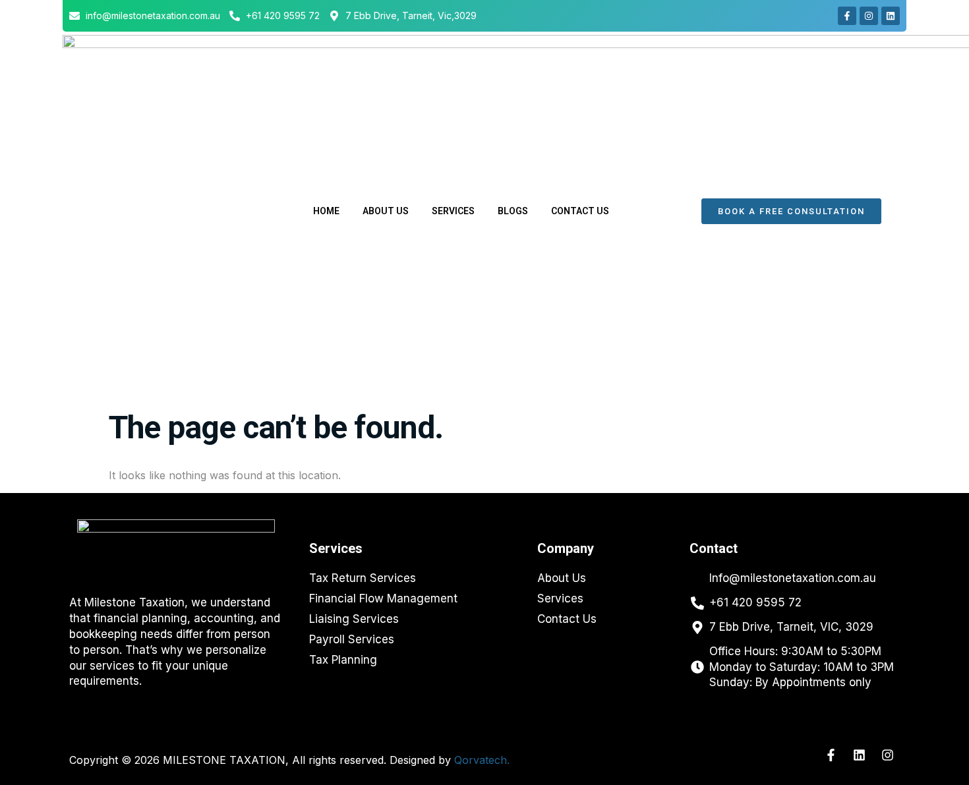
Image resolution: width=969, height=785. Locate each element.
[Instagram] (869, 16)
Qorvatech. (482, 760)
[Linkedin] (890, 16)
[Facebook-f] (847, 16)
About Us (386, 211)
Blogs (513, 211)
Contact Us (580, 211)
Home (326, 211)
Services (453, 211)
